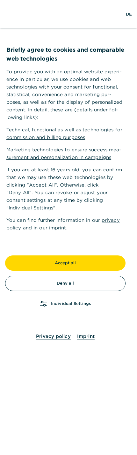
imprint (57, 228)
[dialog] (68, 227)
